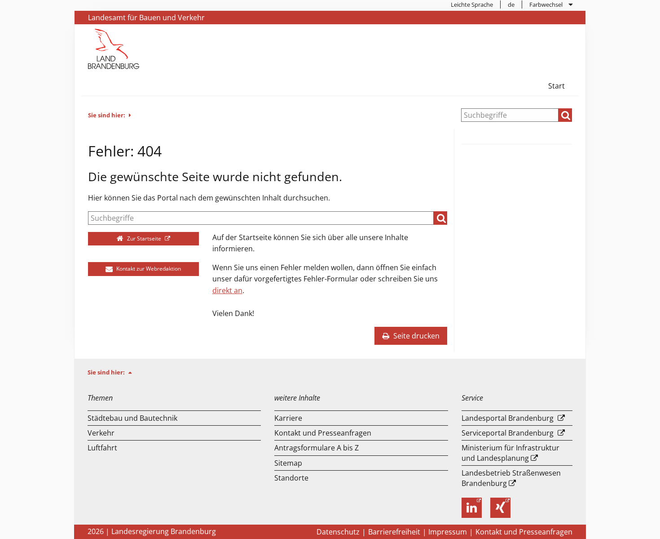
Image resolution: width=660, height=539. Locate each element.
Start (556, 86)
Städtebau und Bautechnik (132, 418)
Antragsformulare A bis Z (316, 448)
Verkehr (101, 433)
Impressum (447, 532)
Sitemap (288, 463)
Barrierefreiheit (394, 532)
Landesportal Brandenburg (508, 418)
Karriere (288, 418)
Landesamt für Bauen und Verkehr (146, 17)
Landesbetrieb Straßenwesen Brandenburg (511, 478)
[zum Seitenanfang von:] (134, 372)
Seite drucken (416, 336)
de (511, 4)
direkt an (227, 290)
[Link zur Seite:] (113, 48)
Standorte (291, 478)
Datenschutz (338, 532)
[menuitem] (472, 4)
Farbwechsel (546, 4)
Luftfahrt (102, 448)
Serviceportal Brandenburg (508, 433)
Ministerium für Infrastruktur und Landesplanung (510, 453)
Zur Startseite (144, 238)
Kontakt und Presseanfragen (322, 433)
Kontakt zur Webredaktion (148, 268)
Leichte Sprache (472, 4)
